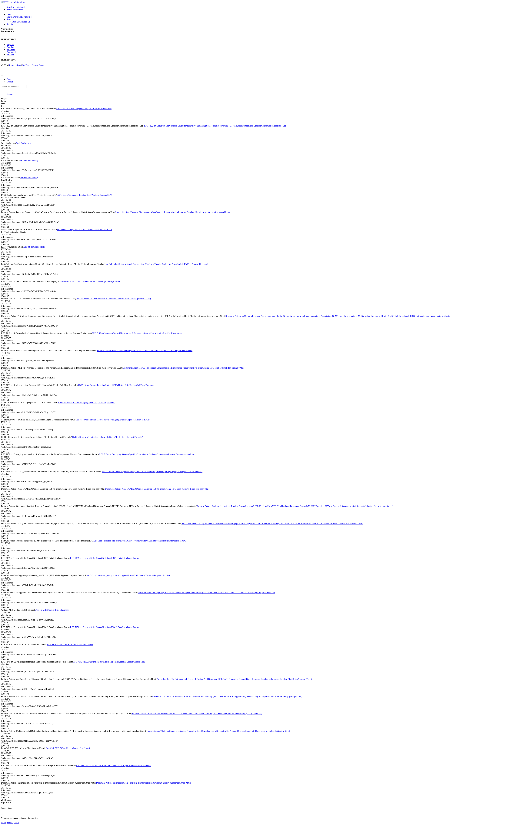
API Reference (25, 17)
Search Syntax (13, 17)
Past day (10, 47)
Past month (11, 52)
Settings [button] (10, 19)
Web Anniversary (23, 143)
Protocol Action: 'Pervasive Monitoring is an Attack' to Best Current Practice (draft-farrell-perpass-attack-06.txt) (145, 350)
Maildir (10, 822)
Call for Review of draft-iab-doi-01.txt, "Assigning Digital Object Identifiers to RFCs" (113, 420)
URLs (16, 822)
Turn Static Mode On (21, 22)
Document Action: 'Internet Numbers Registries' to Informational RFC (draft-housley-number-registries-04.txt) (143, 783)
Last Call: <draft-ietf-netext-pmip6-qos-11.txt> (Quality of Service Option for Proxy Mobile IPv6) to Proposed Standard (156, 264)
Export (9, 94)
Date (9, 79)
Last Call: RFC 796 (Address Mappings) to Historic (68, 748)
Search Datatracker (15, 9)
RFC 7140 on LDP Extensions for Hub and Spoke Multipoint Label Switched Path (109, 662)
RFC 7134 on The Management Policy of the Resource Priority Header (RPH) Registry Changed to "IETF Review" (152, 471)
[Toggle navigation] (2, 75)
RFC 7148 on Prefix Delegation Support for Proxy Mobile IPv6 (84, 108)
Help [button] (9, 14)
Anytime (10, 44)
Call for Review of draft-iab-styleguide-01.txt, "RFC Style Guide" (86, 402)
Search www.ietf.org (16, 7)
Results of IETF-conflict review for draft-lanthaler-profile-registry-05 (90, 281)
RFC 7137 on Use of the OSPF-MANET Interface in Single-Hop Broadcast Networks (113, 765)
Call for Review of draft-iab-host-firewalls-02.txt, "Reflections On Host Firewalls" (107, 437)
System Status (38, 65)
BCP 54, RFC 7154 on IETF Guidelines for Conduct (70, 644)
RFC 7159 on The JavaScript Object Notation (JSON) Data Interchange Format (104, 558)
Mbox (3, 822)
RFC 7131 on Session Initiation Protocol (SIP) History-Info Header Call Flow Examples (116, 385)
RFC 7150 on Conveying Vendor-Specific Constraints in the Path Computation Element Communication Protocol (148, 454)
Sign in (10, 24)
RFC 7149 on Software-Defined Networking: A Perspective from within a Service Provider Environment (137, 333)
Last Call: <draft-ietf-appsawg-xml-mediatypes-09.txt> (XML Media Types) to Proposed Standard (128, 575)
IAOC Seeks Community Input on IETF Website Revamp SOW (84, 195)
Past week (11, 49)
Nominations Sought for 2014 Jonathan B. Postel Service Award (84, 229)
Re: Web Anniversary (29, 160)
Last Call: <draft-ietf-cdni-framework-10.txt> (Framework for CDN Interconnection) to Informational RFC (139, 541)
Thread (10, 82)
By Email (26, 65)
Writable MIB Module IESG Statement (51, 610)
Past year (10, 54)
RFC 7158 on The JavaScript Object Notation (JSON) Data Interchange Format (104, 627)
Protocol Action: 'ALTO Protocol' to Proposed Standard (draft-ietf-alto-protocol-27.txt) (113, 299)
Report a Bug (15, 65)
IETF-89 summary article (34, 247)
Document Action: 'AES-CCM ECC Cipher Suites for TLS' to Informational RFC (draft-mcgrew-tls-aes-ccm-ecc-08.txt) (157, 489)
